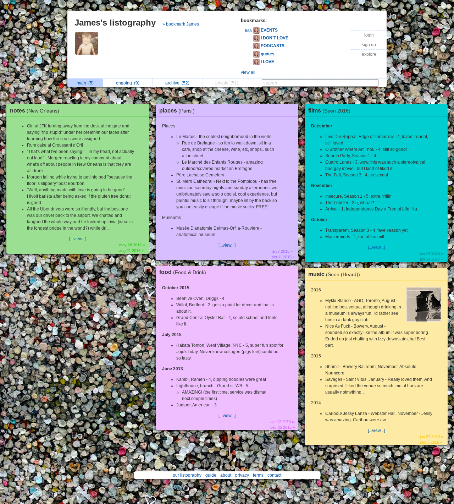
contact (274, 475)
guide (210, 475)
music (334, 274)
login (369, 35)
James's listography (115, 22)
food (182, 272)
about (225, 475)
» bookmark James (180, 24)
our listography (187, 475)
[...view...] (77, 238)
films (329, 111)
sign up (369, 44)
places (177, 111)
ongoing (127, 83)
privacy (242, 475)
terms (258, 475)
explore (369, 54)
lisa (248, 30)
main (85, 83)
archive (177, 83)
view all (248, 72)
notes (34, 111)
